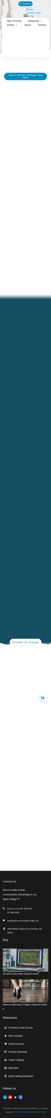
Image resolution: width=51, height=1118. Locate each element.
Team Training (16, 1060)
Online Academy (16, 1044)
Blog (5, 940)
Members (13, 1068)
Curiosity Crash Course (20, 1027)
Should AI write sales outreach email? (21, 974)
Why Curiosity (15, 1035)
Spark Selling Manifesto (20, 1076)
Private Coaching (17, 1051)
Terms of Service (23, 1112)
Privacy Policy (39, 1112)
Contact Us (9, 881)
